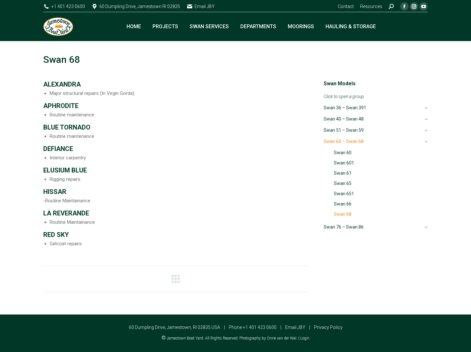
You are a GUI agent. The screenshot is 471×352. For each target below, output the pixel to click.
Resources (371, 6)
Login (305, 338)
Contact (346, 6)
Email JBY (204, 6)
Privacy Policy (328, 327)
